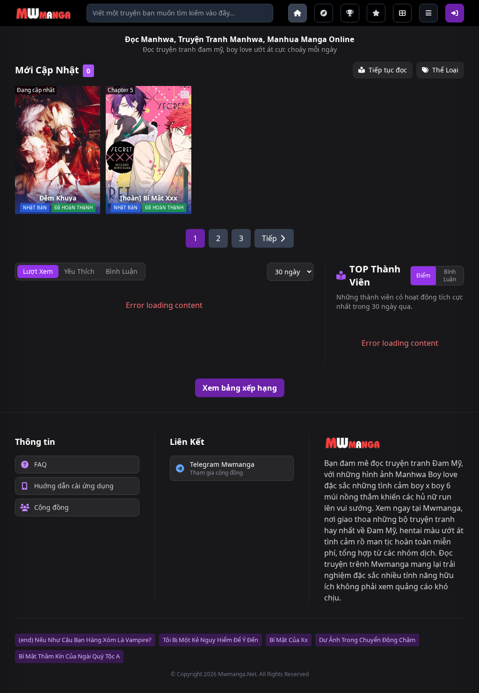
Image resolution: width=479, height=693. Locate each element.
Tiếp (269, 238)
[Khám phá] (323, 13)
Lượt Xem (38, 271)
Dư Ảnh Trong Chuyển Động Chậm (367, 640)
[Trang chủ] (297, 13)
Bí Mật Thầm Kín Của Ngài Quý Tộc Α (69, 656)
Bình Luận (449, 275)
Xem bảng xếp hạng (240, 388)
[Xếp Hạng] (376, 13)
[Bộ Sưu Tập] (402, 13)
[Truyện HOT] (350, 13)
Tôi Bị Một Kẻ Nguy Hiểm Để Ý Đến (210, 640)
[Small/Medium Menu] (428, 13)
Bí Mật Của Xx (288, 640)
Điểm (423, 275)
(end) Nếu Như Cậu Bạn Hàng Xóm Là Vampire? (85, 640)
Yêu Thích (79, 271)
